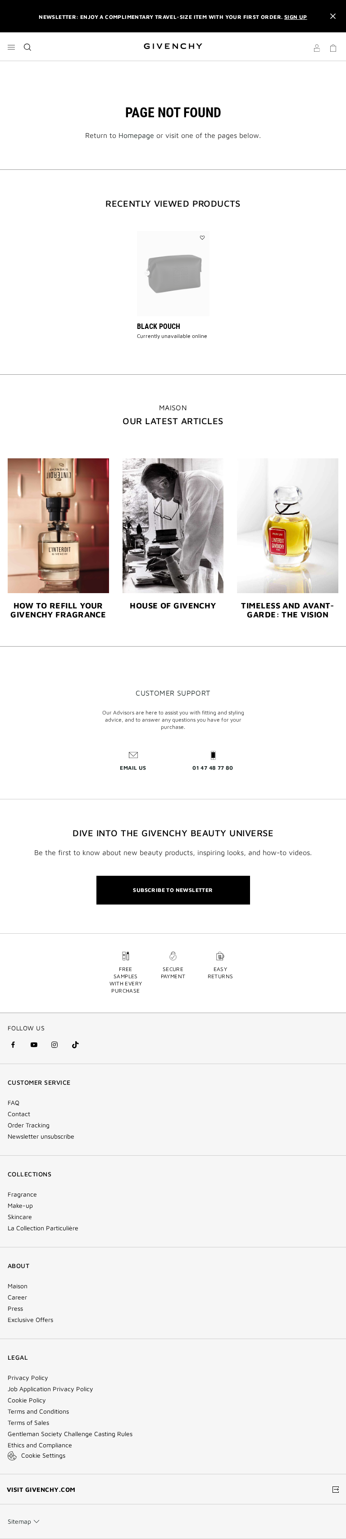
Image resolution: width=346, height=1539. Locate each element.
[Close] (333, 16)
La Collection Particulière (43, 1228)
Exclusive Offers (30, 1319)
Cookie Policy (27, 1400)
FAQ (13, 1102)
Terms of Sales (28, 1422)
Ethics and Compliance (40, 1445)
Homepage (136, 135)
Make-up (20, 1205)
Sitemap (19, 1521)
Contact (19, 1114)
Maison (17, 1286)
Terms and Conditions (38, 1411)
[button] (316, 49)
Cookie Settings (43, 1455)
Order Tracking (29, 1125)
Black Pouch (158, 326)
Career (17, 1297)
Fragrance (22, 1194)
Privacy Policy (28, 1377)
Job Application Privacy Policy (50, 1389)
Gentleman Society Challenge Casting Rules (70, 1433)
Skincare (20, 1216)
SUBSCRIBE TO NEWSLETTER (173, 890)
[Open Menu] (11, 47)
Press (15, 1308)
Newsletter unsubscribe (41, 1136)
